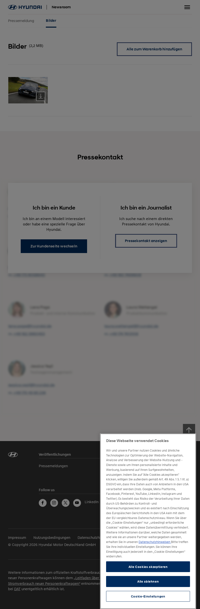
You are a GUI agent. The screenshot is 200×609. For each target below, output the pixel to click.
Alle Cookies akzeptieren (148, 567)
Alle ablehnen (148, 581)
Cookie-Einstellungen (148, 596)
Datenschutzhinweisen (155, 542)
